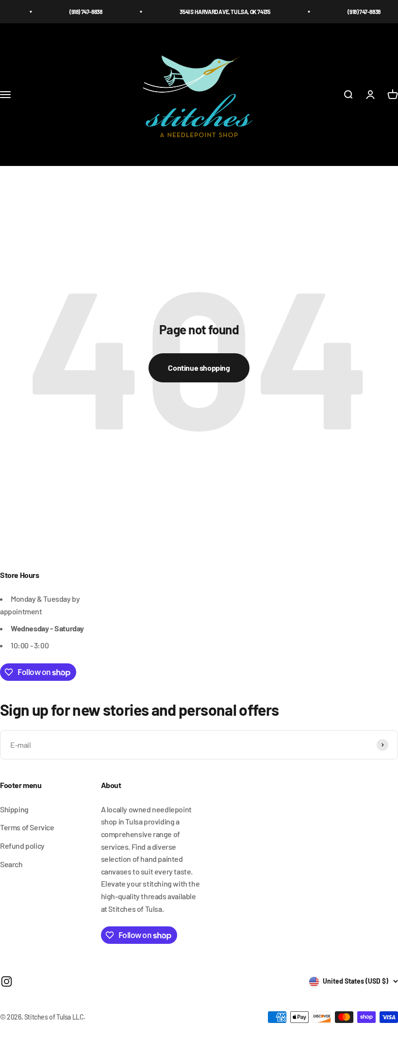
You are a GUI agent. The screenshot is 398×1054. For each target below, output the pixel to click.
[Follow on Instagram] (6, 981)
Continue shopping (199, 367)
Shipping (14, 809)
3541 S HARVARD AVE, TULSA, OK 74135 (217, 11)
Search (11, 864)
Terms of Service (27, 827)
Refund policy (22, 845)
